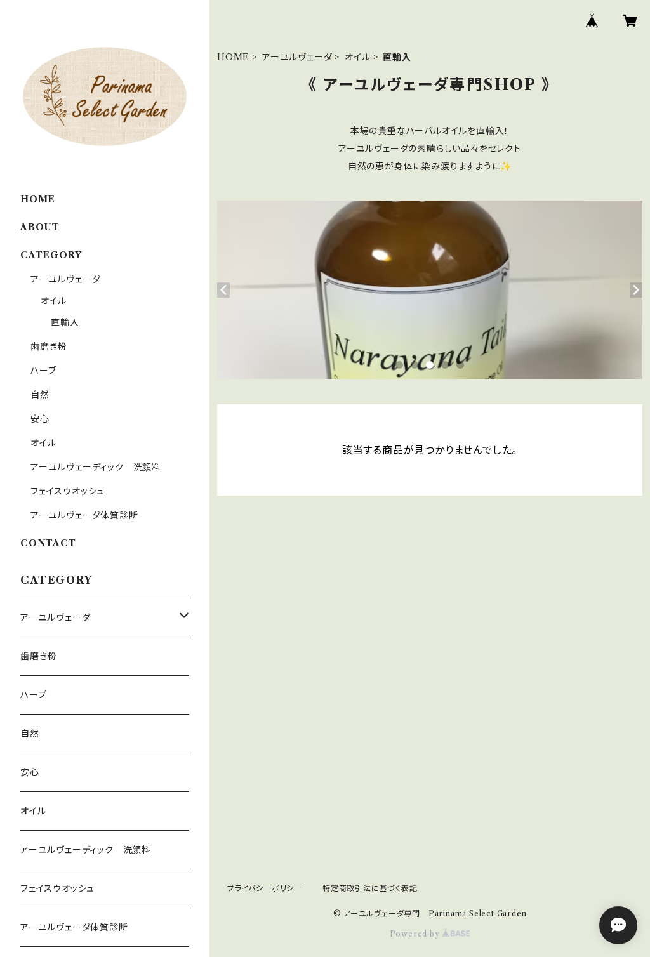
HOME (233, 57)
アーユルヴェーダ (297, 57)
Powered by (416, 934)
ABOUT (40, 227)
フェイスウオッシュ (67, 491)
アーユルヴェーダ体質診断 (84, 515)
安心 (40, 419)
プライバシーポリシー (264, 888)
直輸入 (65, 322)
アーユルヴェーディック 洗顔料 (95, 467)
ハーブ (43, 370)
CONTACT (48, 543)
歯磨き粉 (48, 346)
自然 (40, 394)
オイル (357, 57)
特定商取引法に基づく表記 (370, 888)
